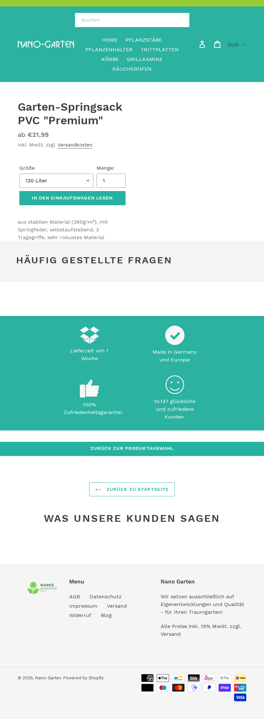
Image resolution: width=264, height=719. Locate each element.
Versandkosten (75, 145)
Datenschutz (106, 596)
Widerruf (80, 615)
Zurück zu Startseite (137, 489)
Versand (117, 606)
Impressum (83, 606)
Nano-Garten (48, 677)
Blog (106, 615)
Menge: (106, 168)
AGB (74, 596)
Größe (27, 168)
